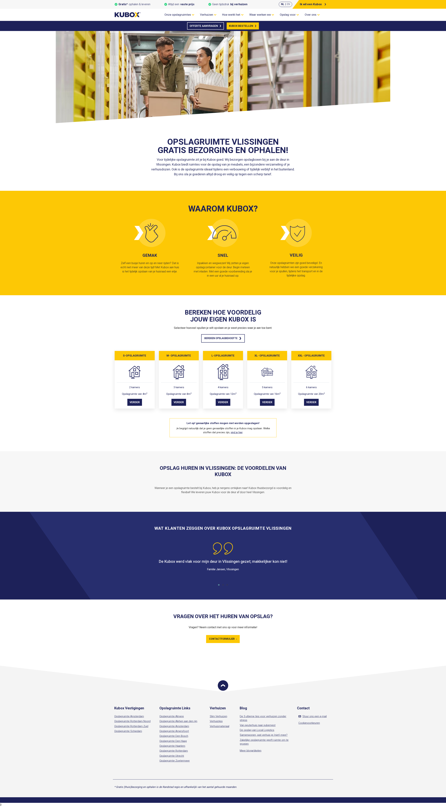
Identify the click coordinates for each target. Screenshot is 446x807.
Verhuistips (216, 721)
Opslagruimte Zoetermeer (174, 761)
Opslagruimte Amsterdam (129, 716)
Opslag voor (288, 15)
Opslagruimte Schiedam (128, 731)
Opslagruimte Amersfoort (174, 731)
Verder (135, 402)
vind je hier (237, 432)
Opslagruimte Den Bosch (173, 736)
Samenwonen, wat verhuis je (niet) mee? (263, 735)
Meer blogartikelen (250, 751)
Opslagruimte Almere (171, 716)
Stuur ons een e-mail (314, 716)
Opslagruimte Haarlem (172, 746)
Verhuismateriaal (219, 726)
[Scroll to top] (223, 685)
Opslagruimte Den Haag (173, 741)
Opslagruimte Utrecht (171, 756)
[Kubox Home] (128, 14)
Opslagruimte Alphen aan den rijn (178, 721)
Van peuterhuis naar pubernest (257, 725)
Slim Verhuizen (218, 716)
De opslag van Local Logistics (257, 730)
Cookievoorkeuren (309, 723)
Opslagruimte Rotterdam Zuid (131, 726)
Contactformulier (223, 639)
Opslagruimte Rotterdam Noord (132, 721)
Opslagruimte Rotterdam (173, 751)
